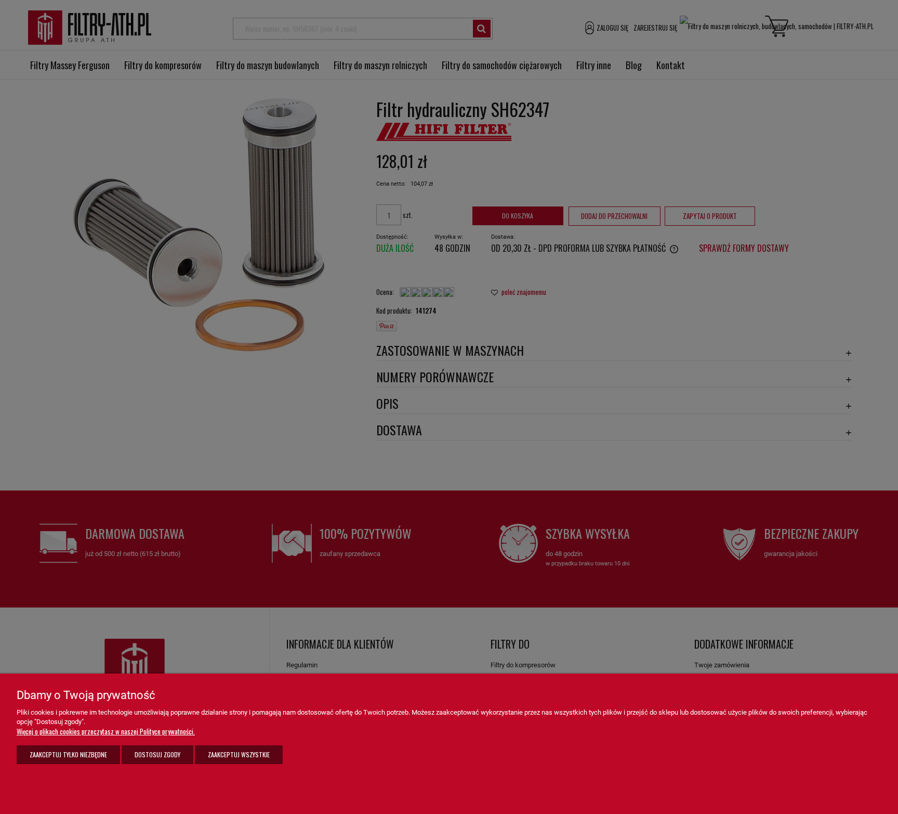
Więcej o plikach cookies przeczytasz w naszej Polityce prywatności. (106, 731)
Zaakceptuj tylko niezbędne (68, 754)
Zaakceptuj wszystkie (239, 754)
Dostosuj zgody (157, 754)
